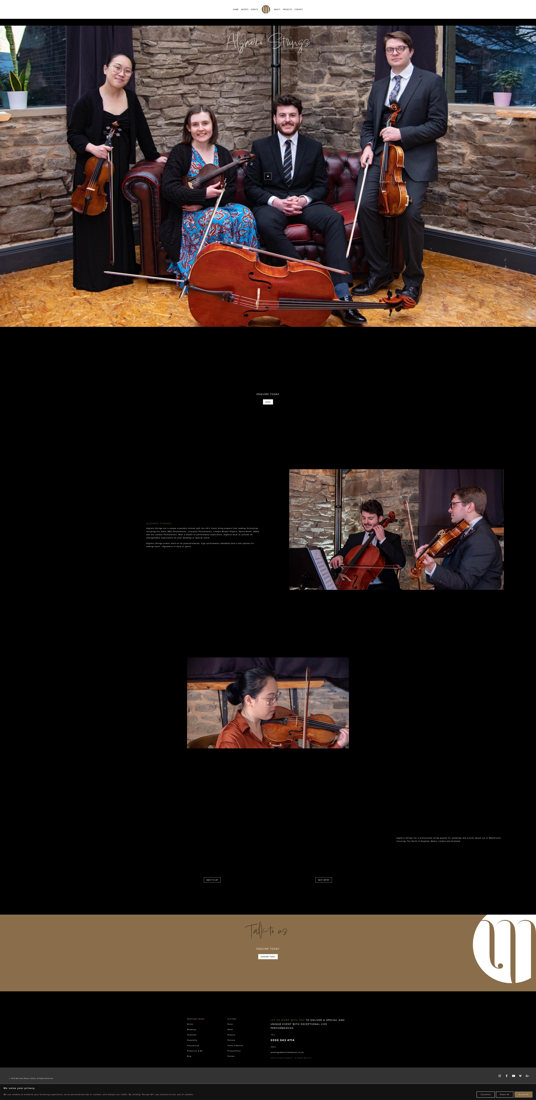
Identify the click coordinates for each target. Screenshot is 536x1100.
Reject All (504, 1094)
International (193, 1045)
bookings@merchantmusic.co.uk (287, 1052)
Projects (287, 9)
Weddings (191, 1029)
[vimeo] (520, 1075)
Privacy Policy (234, 1051)
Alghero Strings (268, 43)
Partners (231, 1040)
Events (254, 9)
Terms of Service (235, 1045)
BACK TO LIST (212, 879)
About (277, 9)
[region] (268, 1092)
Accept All (523, 1094)
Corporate (191, 1035)
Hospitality (192, 1040)
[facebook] (506, 1075)
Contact (299, 9)
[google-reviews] (527, 1075)
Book (268, 402)
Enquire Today (268, 956)
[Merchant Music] (265, 9)
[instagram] (500, 1075)
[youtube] (513, 1075)
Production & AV (194, 1051)
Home (235, 9)
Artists (244, 9)
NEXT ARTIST (323, 879)
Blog (189, 1056)
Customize (486, 1094)
